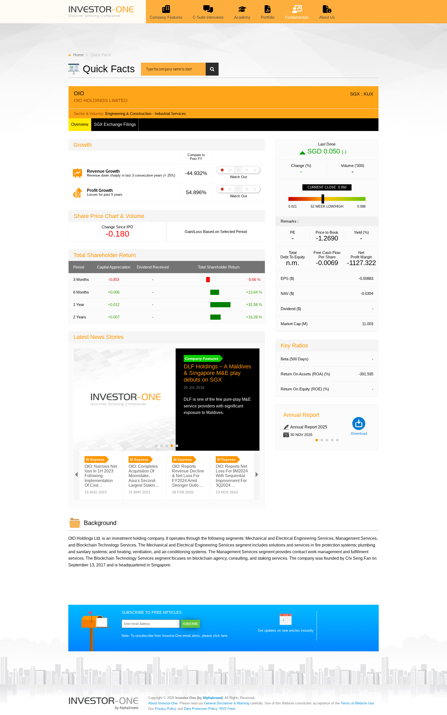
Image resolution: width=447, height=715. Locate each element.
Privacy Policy (165, 709)
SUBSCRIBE (190, 624)
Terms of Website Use (357, 703)
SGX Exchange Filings (115, 124)
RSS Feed (227, 709)
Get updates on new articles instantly (286, 630)
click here (220, 636)
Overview (79, 124)
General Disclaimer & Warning (226, 703)
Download (359, 433)
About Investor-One (162, 703)
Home (78, 55)
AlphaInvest (212, 698)
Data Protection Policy (200, 709)
